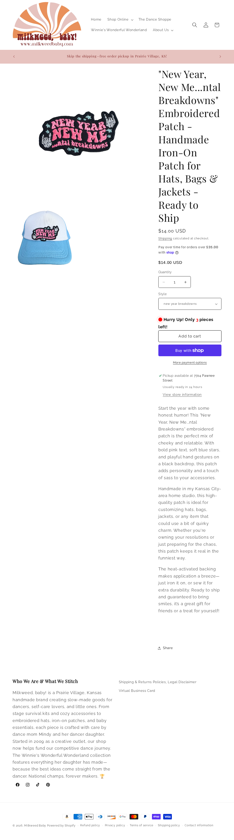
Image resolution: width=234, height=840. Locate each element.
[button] (119, 19)
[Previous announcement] (14, 56)
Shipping (165, 238)
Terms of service (141, 825)
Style (162, 294)
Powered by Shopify (61, 825)
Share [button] (168, 648)
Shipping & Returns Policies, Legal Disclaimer (158, 682)
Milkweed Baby (35, 825)
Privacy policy (115, 825)
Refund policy (90, 825)
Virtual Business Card (137, 691)
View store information (182, 395)
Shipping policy (169, 825)
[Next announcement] (220, 56)
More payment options (190, 362)
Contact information (199, 825)
